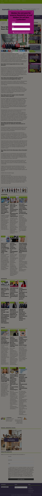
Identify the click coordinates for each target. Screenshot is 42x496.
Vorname (13, 22)
